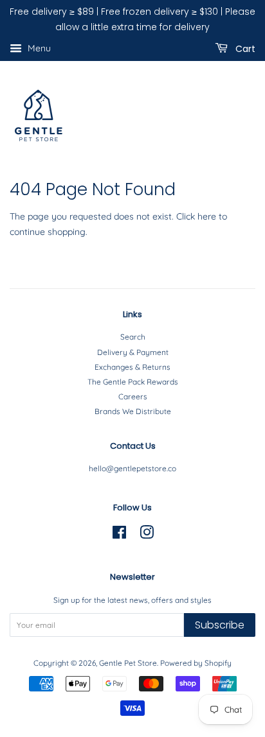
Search (132, 337)
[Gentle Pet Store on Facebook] (119, 535)
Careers (132, 396)
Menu (38, 48)
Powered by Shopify (196, 663)
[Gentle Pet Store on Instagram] (147, 535)
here (206, 216)
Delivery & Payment (133, 352)
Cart (244, 48)
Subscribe (219, 625)
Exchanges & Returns (132, 367)
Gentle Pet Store (128, 663)
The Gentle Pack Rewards (132, 381)
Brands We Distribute (133, 411)
